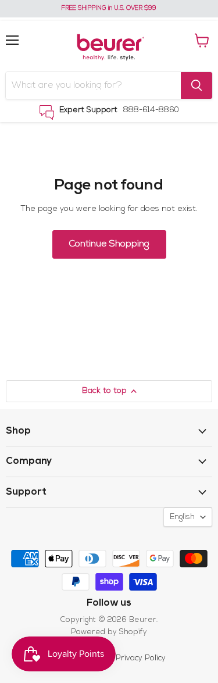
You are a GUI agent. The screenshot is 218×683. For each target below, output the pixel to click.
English (182, 517)
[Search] (196, 85)
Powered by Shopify (109, 632)
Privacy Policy (141, 658)
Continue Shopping (109, 244)
